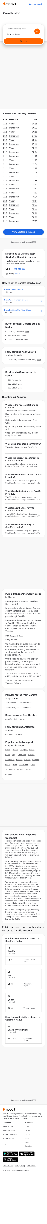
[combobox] (23, 29)
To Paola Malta (25, 702)
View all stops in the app (23, 232)
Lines (27, 1126)
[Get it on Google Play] (10, 1153)
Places (27, 1130)
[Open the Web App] (10, 1159)
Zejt (13, 755)
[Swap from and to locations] (37, 31)
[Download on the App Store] (26, 1153)
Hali (15, 719)
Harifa (31, 750)
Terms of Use (8, 1166)
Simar (7, 750)
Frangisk (23, 750)
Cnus (7, 755)
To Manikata (10, 702)
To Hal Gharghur (12, 707)
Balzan (27, 760)
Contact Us (31, 1166)
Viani (15, 765)
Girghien (8, 774)
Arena (15, 750)
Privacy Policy (20, 1166)
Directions (29, 1146)
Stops (27, 1138)
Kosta (7, 765)
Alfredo (20, 769)
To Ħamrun (26, 707)
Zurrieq (31, 755)
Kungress (22, 755)
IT (5, 1144)
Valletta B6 (23, 765)
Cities (27, 1142)
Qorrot (22, 719)
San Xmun (9, 760)
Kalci (33, 765)
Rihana (19, 760)
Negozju (35, 760)
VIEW (27, 332)
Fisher (28, 769)
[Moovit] (9, 4)
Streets (27, 1134)
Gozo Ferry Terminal (13, 734)
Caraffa (8, 719)
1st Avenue (10, 769)
